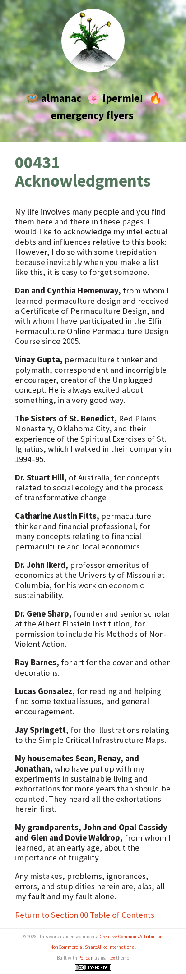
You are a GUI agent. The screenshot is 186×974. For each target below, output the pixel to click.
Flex (111, 958)
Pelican (85, 958)
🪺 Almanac (53, 98)
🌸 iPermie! (115, 98)
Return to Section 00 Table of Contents (84, 915)
